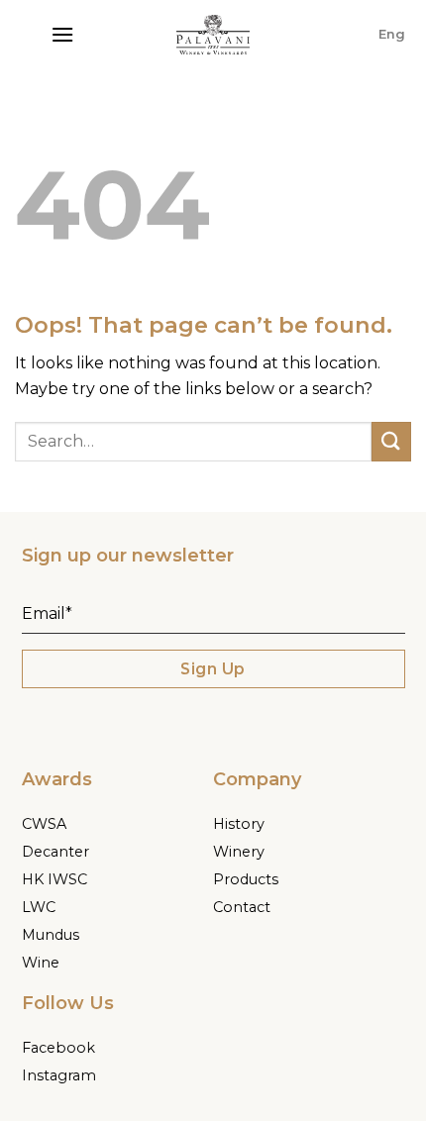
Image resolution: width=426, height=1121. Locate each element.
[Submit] (391, 441)
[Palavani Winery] (213, 34)
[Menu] (62, 34)
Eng (391, 34)
